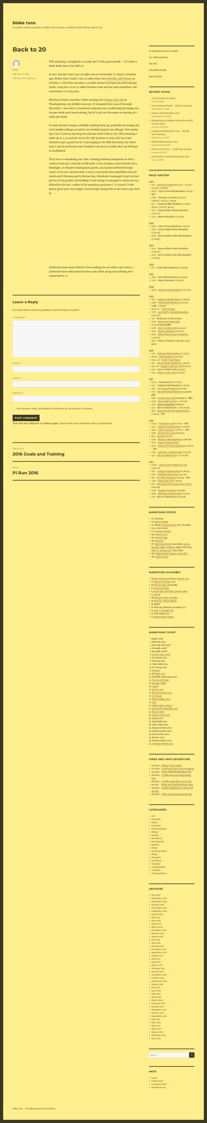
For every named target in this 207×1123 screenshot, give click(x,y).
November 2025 (159, 898)
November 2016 (159, 975)
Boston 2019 (158, 712)
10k (153, 816)
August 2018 (157, 936)
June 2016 (156, 990)
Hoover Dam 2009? (161, 654)
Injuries (155, 835)
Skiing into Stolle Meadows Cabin (177, 784)
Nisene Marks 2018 (161, 699)
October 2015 (157, 1013)
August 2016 (157, 984)
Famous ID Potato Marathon (171, 446)
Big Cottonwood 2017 (162, 693)
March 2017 (157, 965)
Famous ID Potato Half (168, 321)
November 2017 (158, 949)
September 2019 (159, 911)
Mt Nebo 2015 (158, 673)
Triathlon (156, 870)
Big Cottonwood (163, 544)
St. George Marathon (168, 388)
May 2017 (155, 959)
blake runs (24, 22)
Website (18, 393)
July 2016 (155, 987)
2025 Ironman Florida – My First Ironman (171, 105)
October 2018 (157, 933)
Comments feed (159, 1084)
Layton (186, 544)
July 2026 (155, 895)
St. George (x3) (164, 550)
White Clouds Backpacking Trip (177, 794)
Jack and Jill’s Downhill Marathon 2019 (170, 156)
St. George (157, 696)
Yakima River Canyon (166, 553)
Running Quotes (159, 851)
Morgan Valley (158, 547)
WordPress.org (158, 1087)
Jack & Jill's (182, 553)
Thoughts (156, 857)
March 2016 (157, 1000)
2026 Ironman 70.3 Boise (163, 98)
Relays (154, 848)
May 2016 (156, 994)
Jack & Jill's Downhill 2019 (164, 708)
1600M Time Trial (166, 433)
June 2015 (156, 1022)
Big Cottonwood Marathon (170, 392)
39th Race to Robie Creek (170, 452)
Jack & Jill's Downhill (163, 591)
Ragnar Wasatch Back (168, 442)
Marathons (156, 838)
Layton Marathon (166, 430)
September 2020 (159, 901)
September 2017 (159, 952)
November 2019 (159, 908)
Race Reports (157, 841)
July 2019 (155, 917)
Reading (155, 844)
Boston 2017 (158, 689)
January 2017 (157, 971)
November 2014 (158, 1035)
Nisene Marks (161, 522)
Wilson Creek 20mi (166, 372)
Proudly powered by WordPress (40, 1108)
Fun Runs (156, 825)
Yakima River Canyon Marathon (173, 334)
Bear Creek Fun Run (167, 401)
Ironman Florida (165, 185)
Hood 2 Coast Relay (171, 360)
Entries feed (157, 1081)
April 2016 (156, 997)
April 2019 (156, 924)
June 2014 (156, 1038)
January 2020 (157, 904)
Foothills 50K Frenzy (118, 78)
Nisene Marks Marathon (169, 363)
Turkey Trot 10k (113, 99)
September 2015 (159, 1016)
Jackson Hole (162, 557)
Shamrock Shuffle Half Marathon (173, 411)
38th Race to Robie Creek (169, 493)
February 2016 (158, 1003)
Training (17, 78)
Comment (19, 317)
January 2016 (157, 1006)
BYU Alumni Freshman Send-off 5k (174, 484)
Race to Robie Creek (167, 328)
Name (17, 363)
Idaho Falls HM (165, 481)
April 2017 (156, 962)
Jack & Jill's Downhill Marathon (173, 312)
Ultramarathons (159, 873)
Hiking (154, 832)
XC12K (160, 436)
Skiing (154, 854)
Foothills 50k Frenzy (167, 474)
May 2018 (155, 943)
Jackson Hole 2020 (161, 715)
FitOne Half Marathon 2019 (164, 142)
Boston (159, 534)
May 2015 (155, 1025)
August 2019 (157, 914)
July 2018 (155, 940)
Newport (159, 541)
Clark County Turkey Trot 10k (173, 465)
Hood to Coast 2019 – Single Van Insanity (171, 149)
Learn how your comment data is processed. (86, 423)
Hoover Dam (161, 537)
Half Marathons (159, 829)
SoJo (153, 550)
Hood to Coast (168, 309)
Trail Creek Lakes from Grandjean (178, 769)
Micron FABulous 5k (167, 455)
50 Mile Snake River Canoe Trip (176, 781)
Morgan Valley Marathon (170, 439)
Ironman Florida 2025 (162, 744)
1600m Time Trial (166, 398)
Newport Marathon (167, 490)
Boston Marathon (166, 331)
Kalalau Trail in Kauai (171, 765)
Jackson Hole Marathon (170, 290)
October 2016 (157, 978)
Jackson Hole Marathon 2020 (165, 113)
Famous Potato (169, 525)
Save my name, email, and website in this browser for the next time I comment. (55, 408)
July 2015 (155, 1019)
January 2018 (157, 946)
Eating (154, 822)
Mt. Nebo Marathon (166, 477)
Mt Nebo (170, 547)
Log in (154, 1078)
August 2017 (157, 955)
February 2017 (158, 968)
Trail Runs (156, 860)
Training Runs (28, 78)
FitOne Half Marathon (169, 302)
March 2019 (157, 927)
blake (15, 70)
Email (17, 378)
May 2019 (156, 920)
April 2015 (156, 1029)
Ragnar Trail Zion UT (171, 366)
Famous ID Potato (162, 582)
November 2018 (158, 930)
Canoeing (155, 819)
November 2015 (158, 1010)
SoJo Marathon (166, 356)
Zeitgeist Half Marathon (169, 299)
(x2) (165, 534)
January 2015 (157, 1032)
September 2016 (159, 981)
